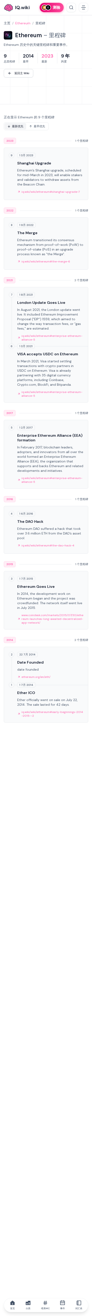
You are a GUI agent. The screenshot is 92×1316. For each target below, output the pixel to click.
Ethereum (22, 23)
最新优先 (17, 126)
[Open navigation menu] (83, 7)
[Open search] (71, 7)
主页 (7, 23)
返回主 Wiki (21, 73)
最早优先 (39, 126)
